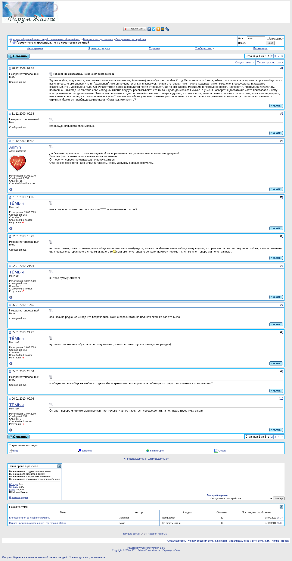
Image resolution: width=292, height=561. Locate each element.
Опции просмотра (268, 62)
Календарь (260, 48)
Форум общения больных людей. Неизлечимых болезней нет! (46, 39)
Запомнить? (276, 39)
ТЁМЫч (16, 203)
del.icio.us (87, 450)
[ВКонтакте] (149, 29)
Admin (15, 147)
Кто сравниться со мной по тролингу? (29, 517)
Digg (15, 450)
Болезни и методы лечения (98, 39)
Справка (154, 48)
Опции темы (243, 62)
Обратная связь (176, 540)
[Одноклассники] (158, 29)
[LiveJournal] (167, 29)
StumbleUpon (157, 450)
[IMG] (12, 489)
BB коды (13, 484)
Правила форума (99, 48)
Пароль (242, 43)
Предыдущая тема (135, 458)
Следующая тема (157, 458)
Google (222, 450)
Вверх (285, 540)
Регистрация (35, 48)
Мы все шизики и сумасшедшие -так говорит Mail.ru (37, 523)
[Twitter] (154, 29)
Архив (275, 540)
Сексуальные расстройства (130, 39)
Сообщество (203, 48)
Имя (240, 38)
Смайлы (13, 487)
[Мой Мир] (163, 29)
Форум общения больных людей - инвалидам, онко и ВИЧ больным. (229, 540)
